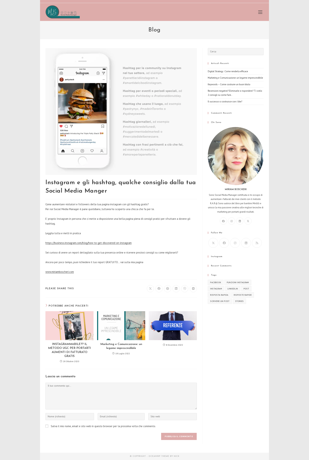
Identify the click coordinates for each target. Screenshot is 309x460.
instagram (216, 288)
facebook (215, 282)
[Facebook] (223, 221)
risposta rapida (219, 295)
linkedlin (232, 288)
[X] (248, 221)
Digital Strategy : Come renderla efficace (228, 71)
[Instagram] (231, 221)
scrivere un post (219, 301)
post (246, 288)
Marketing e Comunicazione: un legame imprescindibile (121, 346)
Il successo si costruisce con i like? (225, 101)
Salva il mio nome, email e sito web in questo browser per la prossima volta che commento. (103, 426)
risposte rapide (243, 295)
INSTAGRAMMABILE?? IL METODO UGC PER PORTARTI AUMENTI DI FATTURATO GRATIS (69, 350)
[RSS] (257, 243)
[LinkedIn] (239, 221)
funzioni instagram (238, 282)
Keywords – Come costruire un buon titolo (229, 84)
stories (239, 301)
